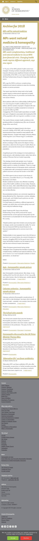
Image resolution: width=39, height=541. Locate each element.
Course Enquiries (6, 401)
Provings (3, 442)
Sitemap (3, 522)
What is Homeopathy (7, 428)
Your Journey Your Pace (8, 412)
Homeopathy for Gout (7, 457)
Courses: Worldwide (6, 391)
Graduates (4, 450)
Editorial (3, 441)
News (3, 454)
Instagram (13, 526)
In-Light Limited (5, 471)
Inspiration (28, 330)
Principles (4, 444)
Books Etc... (4, 396)
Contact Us (4, 516)
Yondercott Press (6, 469)
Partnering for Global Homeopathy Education (13, 460)
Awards (3, 425)
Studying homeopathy (7, 416)
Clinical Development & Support (10, 417)
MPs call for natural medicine (15, 31)
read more (21, 279)
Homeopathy (12, 263)
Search (35, 1)
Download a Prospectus (7, 400)
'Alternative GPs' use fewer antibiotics (18, 358)
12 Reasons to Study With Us (9, 408)
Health (33, 263)
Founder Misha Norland (7, 437)
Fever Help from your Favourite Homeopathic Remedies (16, 458)
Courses (3, 383)
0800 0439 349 (14, 478)
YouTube (8, 526)
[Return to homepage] (2, 1)
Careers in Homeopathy (7, 419)
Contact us (12, 1)
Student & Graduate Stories (9, 421)
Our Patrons (4, 423)
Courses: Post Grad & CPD (8, 392)
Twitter (5, 526)
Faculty (3, 435)
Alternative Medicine (24, 263)
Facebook (2, 526)
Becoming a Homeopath (8, 414)
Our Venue (4, 439)
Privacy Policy (5, 520)
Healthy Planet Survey (7, 446)
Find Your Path (5, 410)
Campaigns (4, 448)
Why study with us (6, 406)
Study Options (5, 385)
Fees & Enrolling (6, 398)
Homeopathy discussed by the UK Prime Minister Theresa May (19, 335)
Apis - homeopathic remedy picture (17, 267)
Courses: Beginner (6, 387)
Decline (26, 538)
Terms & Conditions (6, 518)
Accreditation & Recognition (9, 427)
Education (6, 284)
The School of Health (7, 467)
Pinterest (10, 526)
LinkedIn (16, 526)
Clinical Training (5, 394)
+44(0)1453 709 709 (13, 480)
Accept (13, 538)
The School (4, 433)
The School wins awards (13, 312)
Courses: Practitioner (7, 389)
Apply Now (19, 1)
